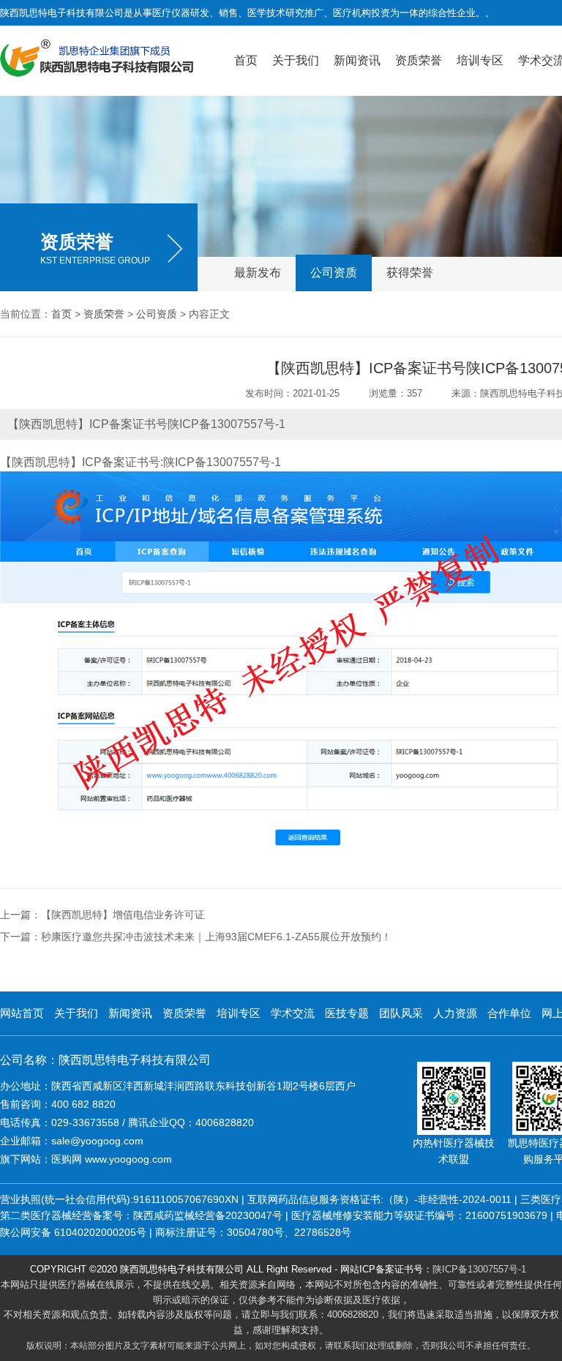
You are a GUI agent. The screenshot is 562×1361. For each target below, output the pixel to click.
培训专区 (480, 60)
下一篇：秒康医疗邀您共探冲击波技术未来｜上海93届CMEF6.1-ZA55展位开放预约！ (195, 936)
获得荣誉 (409, 272)
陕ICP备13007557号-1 (479, 1269)
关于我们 (295, 60)
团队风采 (401, 1013)
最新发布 (257, 272)
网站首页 (22, 1013)
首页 (246, 60)
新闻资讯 (357, 60)
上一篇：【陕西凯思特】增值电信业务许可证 (102, 915)
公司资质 (333, 272)
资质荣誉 (418, 60)
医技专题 (347, 1013)
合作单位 (509, 1013)
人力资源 (455, 1013)
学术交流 (293, 1013)
